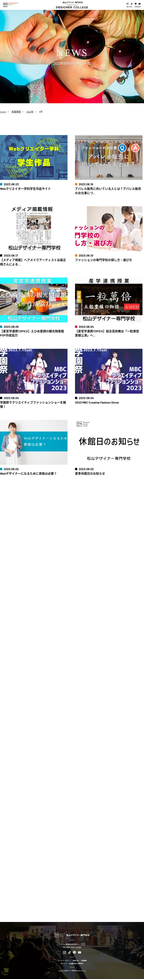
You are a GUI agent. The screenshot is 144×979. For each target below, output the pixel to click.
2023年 (29, 111)
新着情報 (16, 111)
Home (3, 111)
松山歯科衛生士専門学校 (76, 963)
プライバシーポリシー (64, 960)
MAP (83, 944)
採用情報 (83, 960)
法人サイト (64, 963)
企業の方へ (76, 960)
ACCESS (129, 6)
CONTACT (137, 6)
